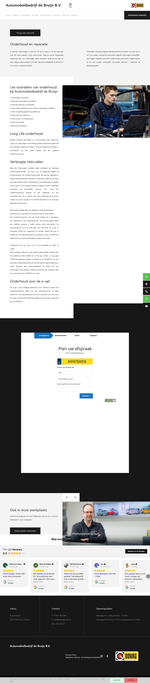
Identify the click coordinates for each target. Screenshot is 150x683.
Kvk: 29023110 (58, 624)
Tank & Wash (45, 15)
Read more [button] (38, 582)
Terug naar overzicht (25, 33)
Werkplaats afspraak (137, 15)
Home (8, 15)
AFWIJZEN (131, 680)
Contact (74, 15)
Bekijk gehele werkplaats (25, 531)
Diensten (35, 15)
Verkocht (56, 15)
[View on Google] (5, 565)
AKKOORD (116, 680)
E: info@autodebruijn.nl (61, 619)
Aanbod (15, 15)
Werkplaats (25, 15)
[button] (2, 576)
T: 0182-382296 (59, 615)
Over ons (65, 15)
